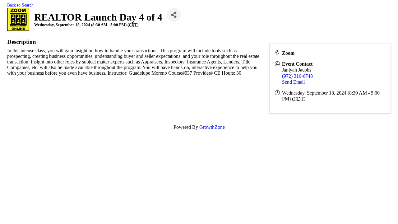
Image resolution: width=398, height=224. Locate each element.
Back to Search (20, 4)
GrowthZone (212, 127)
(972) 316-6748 (297, 76)
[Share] (174, 15)
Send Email (293, 82)
